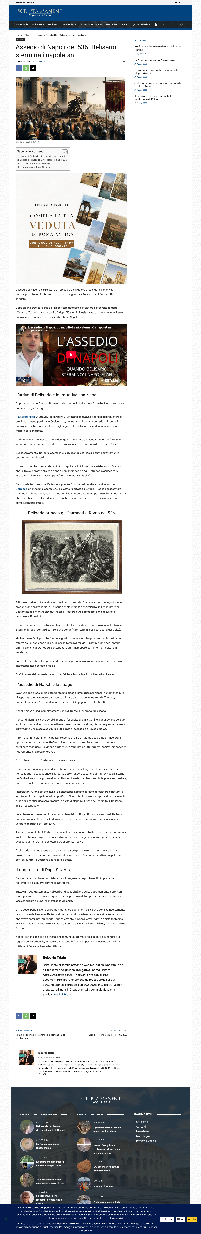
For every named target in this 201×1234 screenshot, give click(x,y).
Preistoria (99, 1139)
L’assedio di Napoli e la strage (35, 163)
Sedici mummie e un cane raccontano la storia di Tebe (157, 85)
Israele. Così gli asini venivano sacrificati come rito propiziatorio (106, 1149)
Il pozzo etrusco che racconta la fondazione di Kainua (153, 98)
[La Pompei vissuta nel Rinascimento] (27, 1145)
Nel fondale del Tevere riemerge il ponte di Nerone (159, 48)
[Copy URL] (33, 68)
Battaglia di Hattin (103, 1186)
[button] (181, 24)
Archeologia (42, 1122)
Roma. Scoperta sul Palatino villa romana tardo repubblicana (40, 1036)
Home (19, 35)
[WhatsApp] (26, 68)
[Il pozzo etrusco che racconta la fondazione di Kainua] (27, 1198)
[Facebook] (180, 2)
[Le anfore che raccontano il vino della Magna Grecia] (27, 1162)
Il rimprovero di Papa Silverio (35, 167)
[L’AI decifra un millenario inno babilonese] (84, 1166)
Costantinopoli (27, 416)
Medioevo (29, 35)
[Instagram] (183, 2)
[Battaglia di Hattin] (84, 1184)
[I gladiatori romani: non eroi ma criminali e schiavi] (84, 1127)
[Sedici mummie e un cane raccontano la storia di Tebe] (27, 1180)
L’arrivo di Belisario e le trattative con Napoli (42, 156)
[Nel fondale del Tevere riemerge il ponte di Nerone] (27, 1127)
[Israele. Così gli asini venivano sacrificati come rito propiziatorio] (84, 1145)
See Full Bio (60, 994)
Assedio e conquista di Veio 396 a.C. (107, 1034)
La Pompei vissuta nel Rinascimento (155, 60)
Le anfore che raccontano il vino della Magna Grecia (156, 71)
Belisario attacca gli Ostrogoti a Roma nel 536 (43, 159)
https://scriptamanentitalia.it (49, 1057)
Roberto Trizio (24, 61)
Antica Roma (100, 1122)
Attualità (98, 1181)
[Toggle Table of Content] (63, 152)
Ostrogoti (22, 488)
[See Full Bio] (70, 994)
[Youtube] (176, 2)
